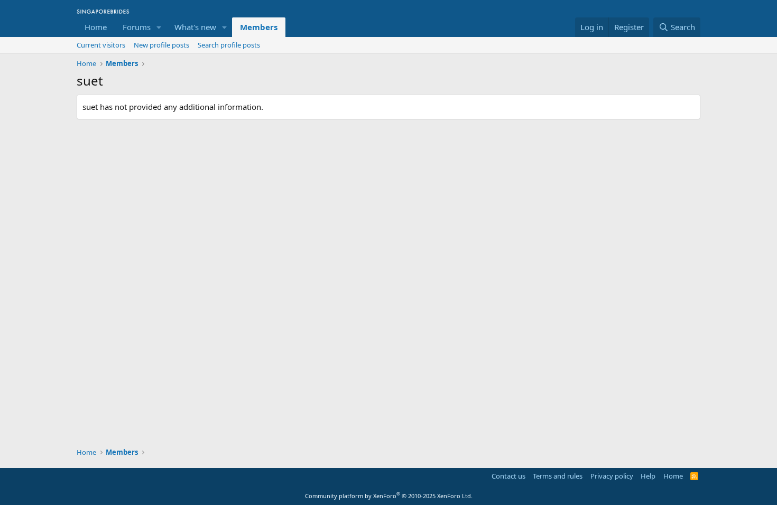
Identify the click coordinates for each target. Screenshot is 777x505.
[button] (159, 27)
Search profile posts (229, 45)
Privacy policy (611, 476)
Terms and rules (557, 476)
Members (259, 27)
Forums (137, 27)
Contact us (508, 476)
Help (648, 476)
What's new (195, 27)
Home (96, 27)
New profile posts (161, 45)
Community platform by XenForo (389, 496)
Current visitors (101, 45)
